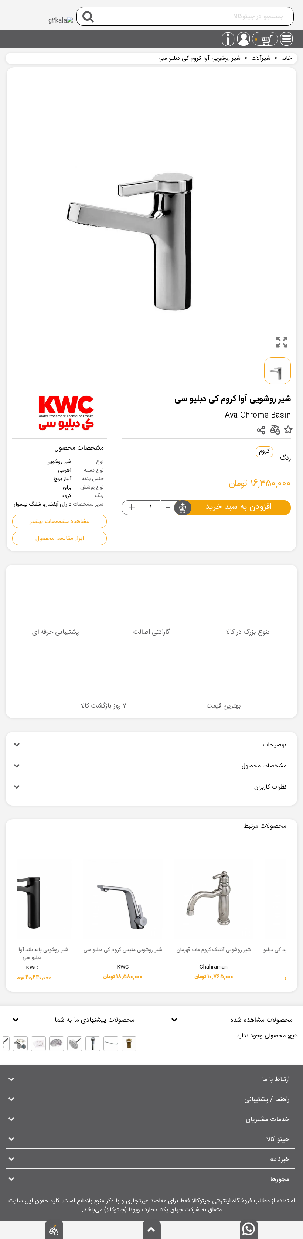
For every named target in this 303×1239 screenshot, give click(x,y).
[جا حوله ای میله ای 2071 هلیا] (110, 1043)
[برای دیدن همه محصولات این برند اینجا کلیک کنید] (66, 412)
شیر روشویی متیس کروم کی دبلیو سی (193, 950)
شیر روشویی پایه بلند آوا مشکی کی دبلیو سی (102, 954)
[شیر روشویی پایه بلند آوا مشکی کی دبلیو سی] (102, 899)
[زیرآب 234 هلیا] (92, 1043)
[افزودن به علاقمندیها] (288, 430)
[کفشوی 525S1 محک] (20, 1043)
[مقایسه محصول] (275, 429)
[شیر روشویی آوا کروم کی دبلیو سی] (281, 342)
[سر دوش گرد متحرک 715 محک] (74, 1043)
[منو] (287, 37)
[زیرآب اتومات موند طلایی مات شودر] (129, 1043)
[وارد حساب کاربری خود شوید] (243, 38)
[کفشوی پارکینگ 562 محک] (56, 1043)
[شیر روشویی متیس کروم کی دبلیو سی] (193, 899)
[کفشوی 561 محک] (38, 1043)
